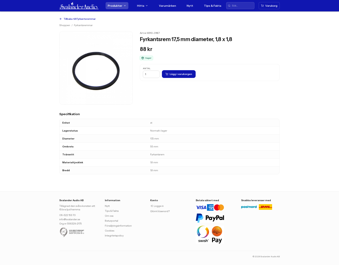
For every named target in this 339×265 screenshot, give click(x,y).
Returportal (111, 220)
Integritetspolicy (114, 235)
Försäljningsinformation (118, 225)
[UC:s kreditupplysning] (78, 232)
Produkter (115, 5)
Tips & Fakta (212, 5)
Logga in (159, 206)
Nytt (190, 5)
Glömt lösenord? (160, 211)
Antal (147, 68)
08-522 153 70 (67, 215)
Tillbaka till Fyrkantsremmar (80, 18)
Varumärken (167, 5)
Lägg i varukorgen (181, 74)
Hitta (140, 5)
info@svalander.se (69, 219)
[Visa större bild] (96, 68)
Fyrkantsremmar (83, 25)
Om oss (109, 215)
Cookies (109, 230)
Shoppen (64, 25)
